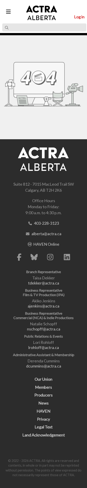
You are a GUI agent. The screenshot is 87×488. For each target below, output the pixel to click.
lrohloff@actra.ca (43, 347)
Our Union (43, 379)
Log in (79, 16)
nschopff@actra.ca (43, 328)
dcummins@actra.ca (43, 365)
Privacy (43, 419)
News (43, 403)
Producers (43, 394)
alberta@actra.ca (46, 233)
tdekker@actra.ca (43, 282)
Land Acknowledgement (43, 434)
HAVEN (43, 411)
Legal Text (44, 426)
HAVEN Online (46, 244)
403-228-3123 (46, 223)
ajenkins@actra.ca (43, 305)
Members (43, 387)
